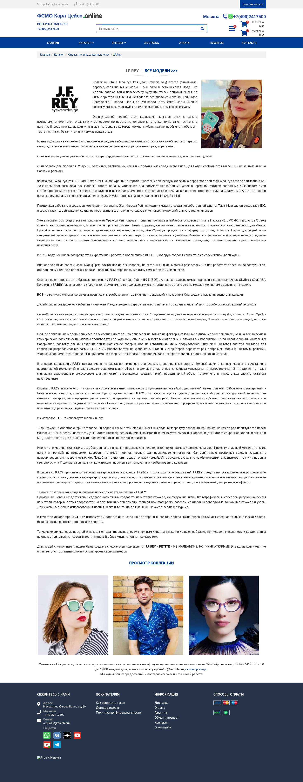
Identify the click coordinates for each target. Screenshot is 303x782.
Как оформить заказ (110, 702)
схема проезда (196, 669)
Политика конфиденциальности (118, 712)
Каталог (85, 43)
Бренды (118, 43)
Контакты (249, 43)
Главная (53, 43)
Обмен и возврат (167, 717)
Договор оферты (108, 707)
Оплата (184, 43)
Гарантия (217, 43)
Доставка (151, 43)
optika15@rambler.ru (54, 4)
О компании (163, 727)
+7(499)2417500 (89, 4)
